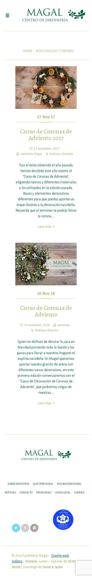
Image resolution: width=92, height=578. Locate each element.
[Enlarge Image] (46, 87)
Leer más (44, 227)
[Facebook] (25, 528)
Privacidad (43, 492)
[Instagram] (34, 528)
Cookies (79, 492)
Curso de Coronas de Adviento (46, 311)
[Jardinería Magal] (46, 15)
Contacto (26, 492)
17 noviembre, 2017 (46, 148)
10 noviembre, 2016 (37, 325)
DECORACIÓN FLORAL (69, 483)
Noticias (10, 492)
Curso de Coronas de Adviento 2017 (46, 134)
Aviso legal (63, 492)
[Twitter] (16, 528)
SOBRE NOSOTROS (18, 483)
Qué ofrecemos (43, 483)
